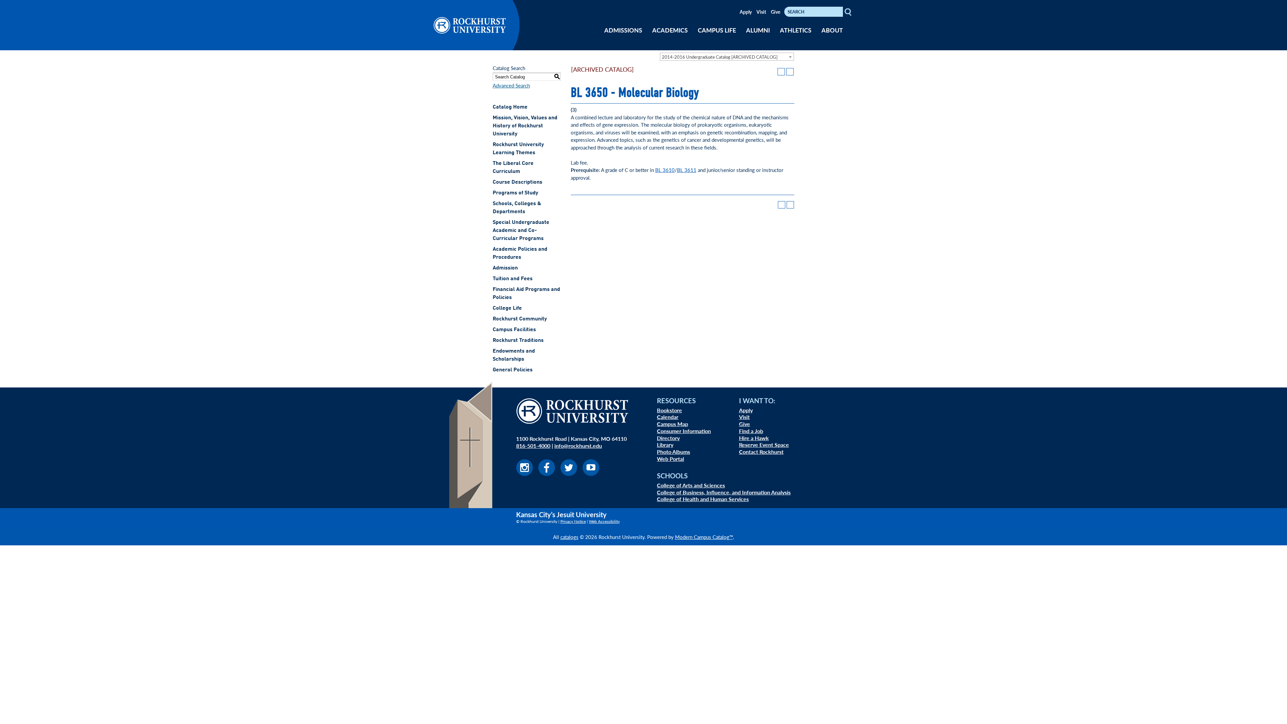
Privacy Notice (573, 521)
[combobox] (727, 57)
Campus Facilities (514, 330)
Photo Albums (673, 452)
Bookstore (669, 410)
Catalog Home (510, 107)
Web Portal (670, 459)
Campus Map (672, 424)
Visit (761, 11)
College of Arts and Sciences (691, 485)
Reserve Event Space (764, 444)
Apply (746, 11)
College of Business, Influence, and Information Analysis (724, 492)
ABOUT (832, 30)
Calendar (667, 417)
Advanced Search (511, 85)
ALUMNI (758, 30)
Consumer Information (684, 431)
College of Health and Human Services (703, 499)
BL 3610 (665, 169)
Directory (668, 438)
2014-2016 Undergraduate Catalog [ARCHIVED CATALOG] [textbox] (720, 57)
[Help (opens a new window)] (790, 71)
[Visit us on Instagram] (524, 474)
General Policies (513, 370)
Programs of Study (515, 193)
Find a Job (751, 431)
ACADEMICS (670, 30)
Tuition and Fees (513, 279)
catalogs (569, 536)
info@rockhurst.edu (578, 445)
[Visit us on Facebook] (546, 474)
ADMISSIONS (623, 30)
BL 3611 (686, 169)
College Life (507, 308)
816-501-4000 (533, 445)
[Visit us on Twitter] (568, 474)
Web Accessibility (604, 521)
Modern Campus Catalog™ (704, 536)
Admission (505, 268)
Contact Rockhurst (761, 452)
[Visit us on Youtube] (591, 474)
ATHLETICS (795, 30)
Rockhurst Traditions (518, 340)
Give (775, 11)
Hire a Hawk (754, 438)
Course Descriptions (517, 182)
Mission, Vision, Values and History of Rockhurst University (525, 126)
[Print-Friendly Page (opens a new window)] (781, 71)
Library (665, 444)
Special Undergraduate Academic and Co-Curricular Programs (521, 230)
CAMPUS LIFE (717, 30)
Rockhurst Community (520, 319)
